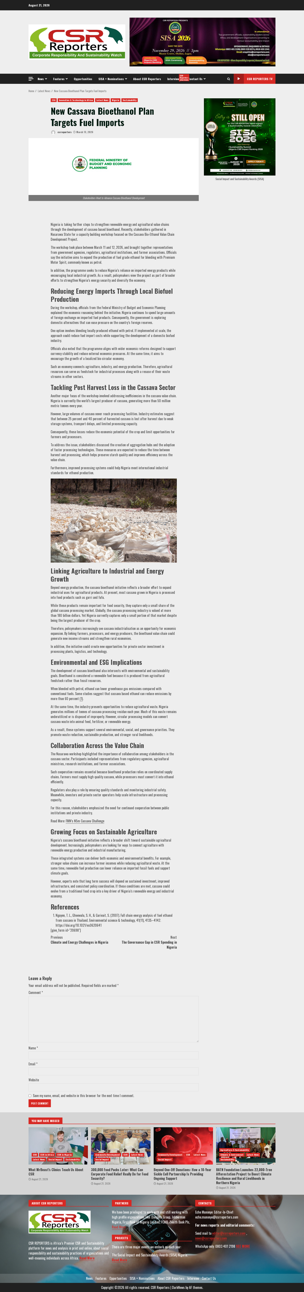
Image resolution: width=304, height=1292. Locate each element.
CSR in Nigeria (64, 1154)
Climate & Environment (231, 1154)
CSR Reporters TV (259, 79)
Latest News (102, 100)
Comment (36, 992)
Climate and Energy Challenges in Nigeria (79, 940)
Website (34, 1079)
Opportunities (83, 79)
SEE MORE (243, 1246)
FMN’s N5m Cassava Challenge (85, 820)
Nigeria (115, 100)
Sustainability (129, 100)
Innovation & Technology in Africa (76, 100)
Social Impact (55, 1159)
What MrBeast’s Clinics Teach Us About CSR (58, 1145)
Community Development (107, 1154)
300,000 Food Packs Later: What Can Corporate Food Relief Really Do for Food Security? (120, 1145)
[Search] (228, 79)
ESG (53, 100)
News (41, 79)
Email (33, 1063)
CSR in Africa (47, 1154)
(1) (81, 698)
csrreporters (64, 132)
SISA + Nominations (111, 79)
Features (59, 79)
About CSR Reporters (147, 79)
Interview (176, 77)
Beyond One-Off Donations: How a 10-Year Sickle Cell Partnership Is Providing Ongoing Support (183, 1145)
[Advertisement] (202, 41)
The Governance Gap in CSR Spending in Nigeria (149, 942)
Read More (87, 1258)
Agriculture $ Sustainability (234, 1149)
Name (33, 1047)
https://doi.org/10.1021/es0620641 (79, 925)
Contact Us (195, 79)
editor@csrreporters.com (228, 1233)
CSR (35, 1154)
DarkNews (178, 1287)
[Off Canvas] (31, 79)
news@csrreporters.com (211, 1238)
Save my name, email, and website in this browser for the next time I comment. (83, 1095)
